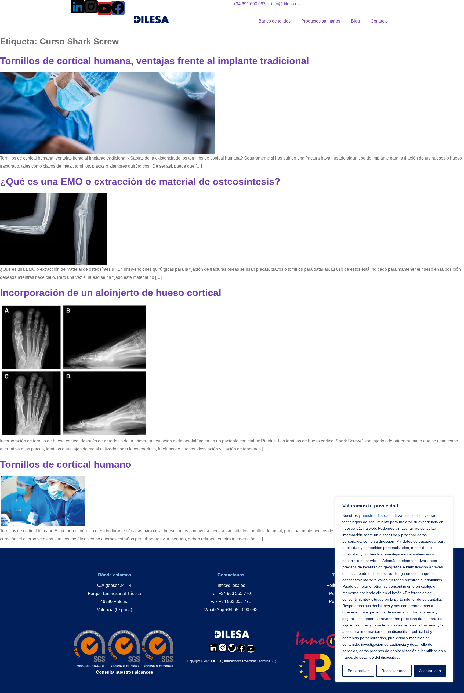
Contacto (379, 21)
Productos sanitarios (320, 21)
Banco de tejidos (275, 21)
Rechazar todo (394, 671)
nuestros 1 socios (377, 515)
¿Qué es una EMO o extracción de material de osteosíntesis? (140, 181)
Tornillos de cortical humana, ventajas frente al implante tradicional (154, 60)
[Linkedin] (77, 6)
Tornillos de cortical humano (65, 464)
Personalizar (358, 671)
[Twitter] (232, 648)
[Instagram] (91, 6)
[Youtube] (104, 8)
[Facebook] (118, 8)
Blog (355, 21)
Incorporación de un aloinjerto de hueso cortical (110, 292)
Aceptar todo (430, 671)
